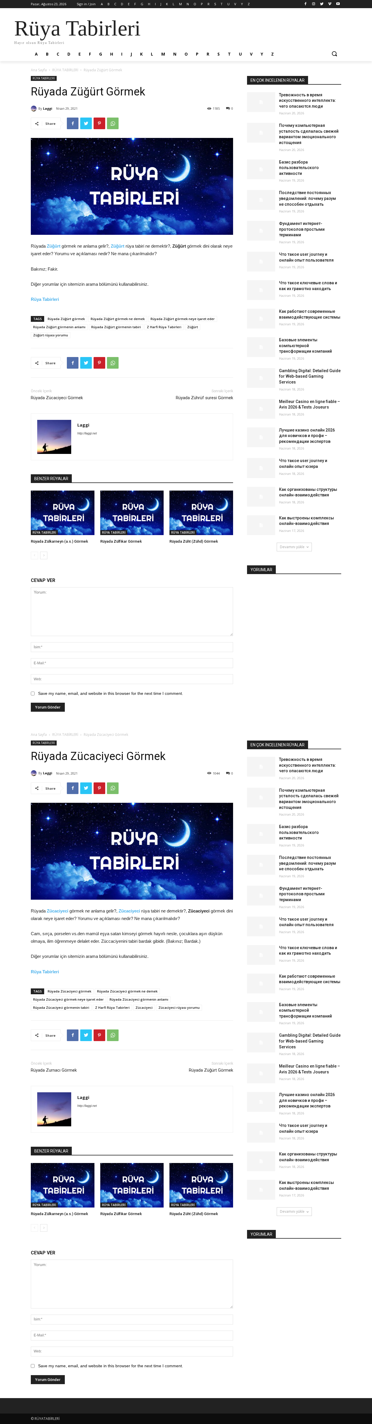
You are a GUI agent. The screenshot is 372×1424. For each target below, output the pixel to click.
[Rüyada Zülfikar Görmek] (132, 513)
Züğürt (53, 246)
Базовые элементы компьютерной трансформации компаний (305, 346)
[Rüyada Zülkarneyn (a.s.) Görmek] (62, 513)
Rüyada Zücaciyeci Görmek (57, 397)
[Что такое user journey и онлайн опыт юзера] (261, 468)
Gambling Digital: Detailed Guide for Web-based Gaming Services (310, 376)
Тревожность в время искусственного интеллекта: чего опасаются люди (307, 101)
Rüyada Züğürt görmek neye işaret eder (183, 319)
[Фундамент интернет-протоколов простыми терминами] (261, 231)
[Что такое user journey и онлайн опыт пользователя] (261, 261)
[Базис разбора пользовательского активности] (261, 169)
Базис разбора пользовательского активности (299, 168)
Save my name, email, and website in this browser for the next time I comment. (110, 693)
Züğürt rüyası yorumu (50, 335)
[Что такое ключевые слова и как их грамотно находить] (261, 290)
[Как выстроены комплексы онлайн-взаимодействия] (261, 525)
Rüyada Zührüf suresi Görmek (204, 397)
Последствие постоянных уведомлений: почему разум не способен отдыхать (307, 198)
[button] (334, 54)
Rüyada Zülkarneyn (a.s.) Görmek (59, 541)
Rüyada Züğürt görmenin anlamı (59, 327)
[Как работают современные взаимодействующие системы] (261, 319)
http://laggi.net (87, 433)
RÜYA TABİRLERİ (65, 70)
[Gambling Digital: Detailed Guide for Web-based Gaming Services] (261, 378)
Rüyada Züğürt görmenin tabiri (116, 327)
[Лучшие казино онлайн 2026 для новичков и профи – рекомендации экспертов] (261, 437)
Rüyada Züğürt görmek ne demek (118, 319)
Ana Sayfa (39, 70)
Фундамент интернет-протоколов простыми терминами (302, 229)
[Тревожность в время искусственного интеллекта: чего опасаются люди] (261, 102)
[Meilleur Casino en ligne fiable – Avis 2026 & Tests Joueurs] (261, 409)
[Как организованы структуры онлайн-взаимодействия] (261, 497)
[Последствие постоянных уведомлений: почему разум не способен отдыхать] (261, 200)
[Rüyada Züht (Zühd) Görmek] (201, 513)
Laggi (47, 108)
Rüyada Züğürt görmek (66, 319)
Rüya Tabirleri (45, 299)
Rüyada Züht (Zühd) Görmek (193, 541)
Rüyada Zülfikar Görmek (121, 541)
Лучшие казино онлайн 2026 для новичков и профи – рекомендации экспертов (307, 436)
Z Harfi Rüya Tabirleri (164, 327)
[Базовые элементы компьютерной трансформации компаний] (261, 347)
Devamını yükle (292, 546)
